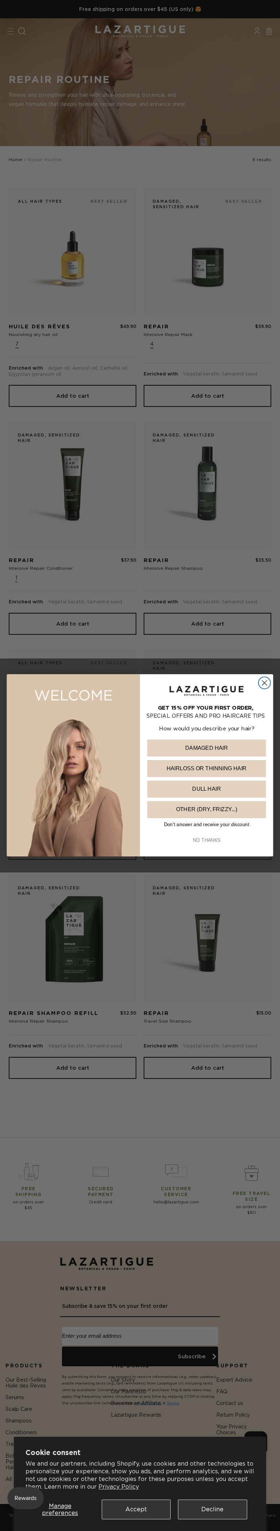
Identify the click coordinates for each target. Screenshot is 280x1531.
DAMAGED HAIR (206, 748)
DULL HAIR (206, 789)
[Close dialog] (264, 683)
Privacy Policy (118, 1486)
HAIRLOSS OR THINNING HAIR (207, 768)
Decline (212, 1509)
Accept (136, 1509)
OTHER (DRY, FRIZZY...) (206, 810)
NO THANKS (207, 840)
